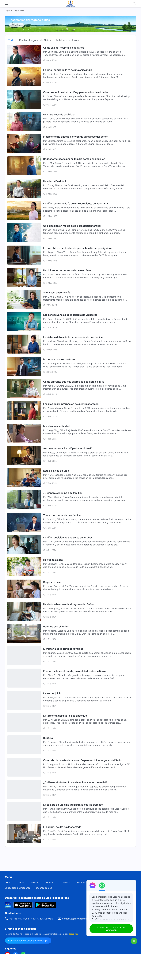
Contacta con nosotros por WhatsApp (28, 940)
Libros (21, 882)
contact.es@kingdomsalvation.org (80, 918)
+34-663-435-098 (19, 918)
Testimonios (19, 10)
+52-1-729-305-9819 (42, 918)
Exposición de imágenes (17, 887)
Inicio (7, 10)
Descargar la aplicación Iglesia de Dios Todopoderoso (37, 897)
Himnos (49, 882)
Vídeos (34, 882)
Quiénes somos (44, 887)
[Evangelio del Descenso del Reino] (70, 3)
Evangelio (82, 882)
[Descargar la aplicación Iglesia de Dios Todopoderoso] (8, 904)
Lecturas (65, 882)
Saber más (73, 934)
